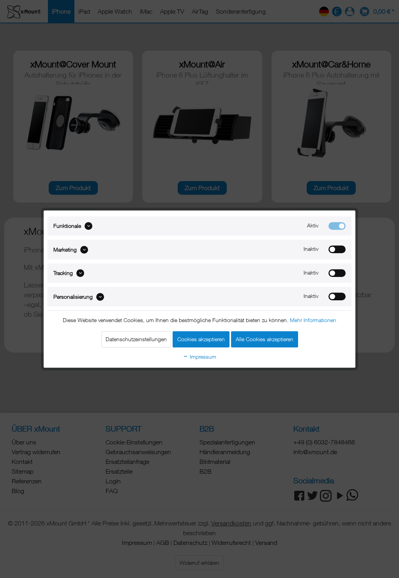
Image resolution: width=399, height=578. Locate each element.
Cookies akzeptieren (201, 339)
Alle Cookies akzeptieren (264, 339)
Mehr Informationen (313, 320)
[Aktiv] (337, 226)
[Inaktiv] (337, 250)
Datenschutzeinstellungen (136, 339)
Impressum (202, 356)
